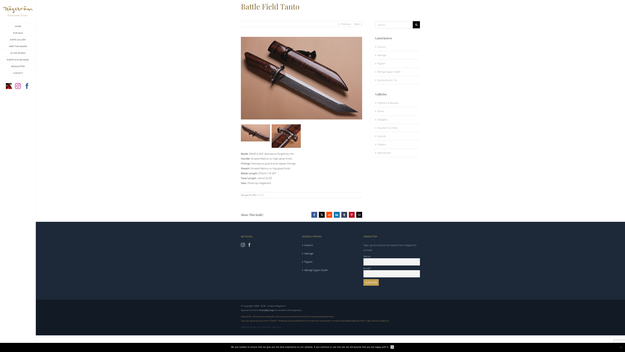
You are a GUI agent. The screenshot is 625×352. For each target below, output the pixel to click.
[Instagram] (243, 245)
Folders (381, 144)
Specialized (384, 152)
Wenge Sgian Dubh (389, 71)
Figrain (381, 63)
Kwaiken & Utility (387, 127)
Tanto (261, 195)
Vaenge (381, 55)
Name (366, 256)
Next (357, 24)
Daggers (382, 119)
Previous (345, 24)
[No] (621, 347)
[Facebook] (249, 245)
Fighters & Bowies (388, 102)
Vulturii (381, 46)
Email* (367, 268)
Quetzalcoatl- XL (387, 80)
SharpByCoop (266, 310)
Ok (392, 347)
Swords (381, 136)
